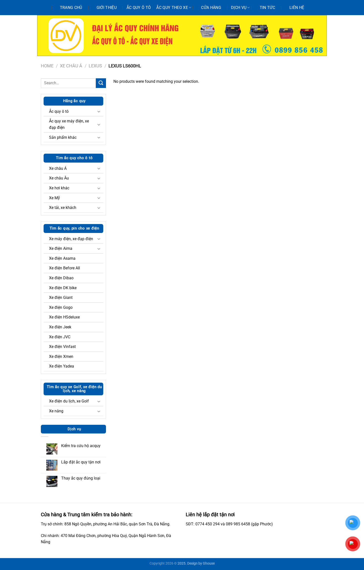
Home (47, 65)
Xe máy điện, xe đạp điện (71, 238)
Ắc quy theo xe (172, 7)
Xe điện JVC (59, 337)
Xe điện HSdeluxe (64, 317)
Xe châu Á (71, 65)
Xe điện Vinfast (62, 346)
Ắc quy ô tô (139, 7)
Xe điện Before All (64, 268)
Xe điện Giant (61, 297)
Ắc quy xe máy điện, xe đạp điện (69, 124)
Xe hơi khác (59, 188)
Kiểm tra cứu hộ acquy (81, 445)
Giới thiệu (107, 7)
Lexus (95, 65)
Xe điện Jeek (60, 327)
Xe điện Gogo (61, 307)
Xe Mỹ (54, 198)
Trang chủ (71, 7)
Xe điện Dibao (61, 278)
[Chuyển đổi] (99, 111)
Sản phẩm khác (63, 137)
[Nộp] (101, 83)
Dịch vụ (238, 7)
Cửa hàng (211, 7)
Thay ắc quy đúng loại (80, 478)
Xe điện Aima (60, 248)
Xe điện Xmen (61, 356)
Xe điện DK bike (63, 287)
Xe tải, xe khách (62, 207)
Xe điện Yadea (61, 366)
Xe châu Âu (59, 178)
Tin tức (267, 7)
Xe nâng (56, 411)
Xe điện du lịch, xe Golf (69, 401)
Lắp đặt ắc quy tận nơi (81, 462)
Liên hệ (296, 7)
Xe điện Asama (62, 258)
